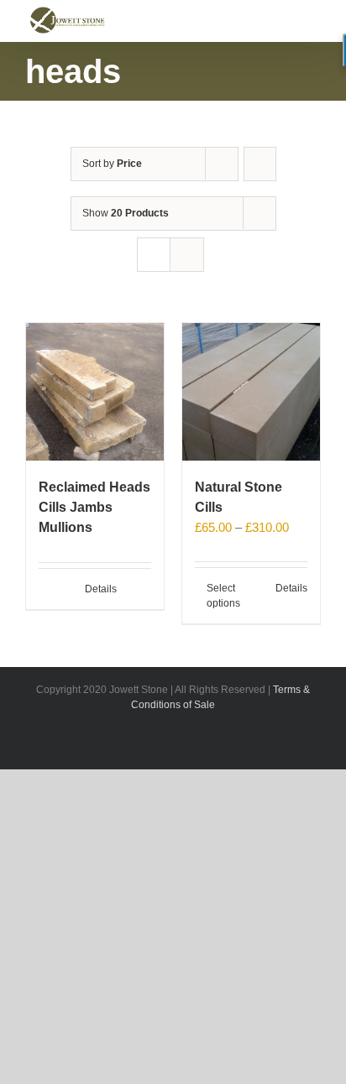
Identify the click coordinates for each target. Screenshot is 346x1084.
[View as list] (186, 254)
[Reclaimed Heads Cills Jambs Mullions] (95, 392)
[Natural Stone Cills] (251, 392)
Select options (223, 595)
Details (101, 589)
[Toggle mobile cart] (284, 14)
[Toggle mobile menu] (314, 14)
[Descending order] (260, 164)
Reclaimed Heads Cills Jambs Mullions (94, 507)
